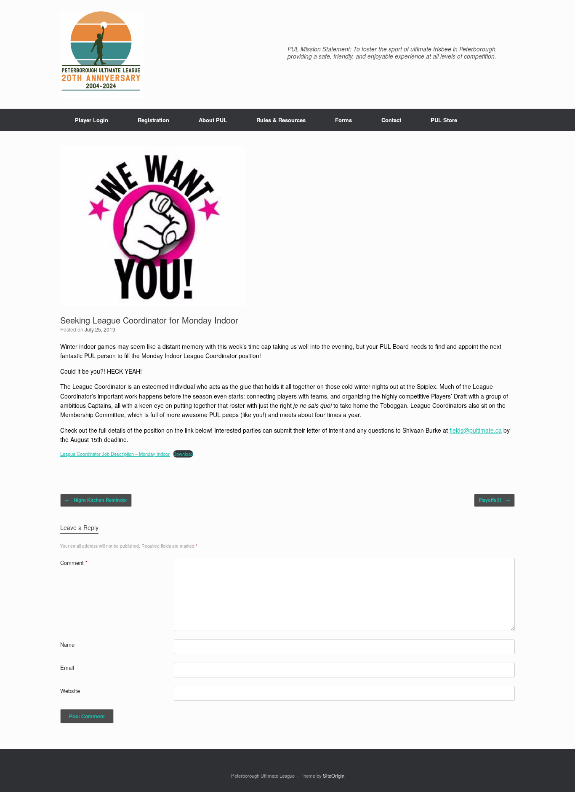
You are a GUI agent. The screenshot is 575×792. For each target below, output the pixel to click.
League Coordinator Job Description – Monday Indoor (115, 453)
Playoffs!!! (494, 500)
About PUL (213, 120)
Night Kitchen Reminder (96, 500)
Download (183, 453)
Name (67, 644)
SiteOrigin (333, 775)
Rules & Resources (281, 120)
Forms (343, 120)
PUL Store (444, 120)
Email (67, 668)
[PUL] (102, 54)
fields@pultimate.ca (476, 430)
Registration (153, 120)
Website (70, 691)
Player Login (91, 120)
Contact (391, 120)
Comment (74, 563)
